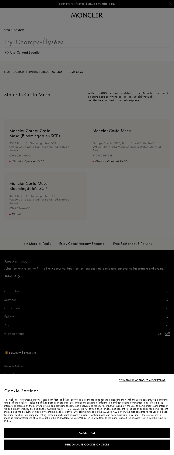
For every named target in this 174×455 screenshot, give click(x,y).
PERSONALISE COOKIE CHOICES (87, 444)
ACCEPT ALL (87, 432)
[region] (87, 414)
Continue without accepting (142, 380)
